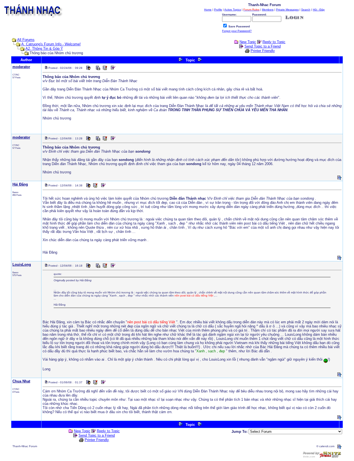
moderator (21, 67)
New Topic (248, 42)
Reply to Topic (273, 42)
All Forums (26, 40)
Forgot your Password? (237, 30)
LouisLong (21, 264)
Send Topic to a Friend (262, 46)
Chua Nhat (21, 381)
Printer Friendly (263, 51)
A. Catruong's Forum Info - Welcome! (51, 44)
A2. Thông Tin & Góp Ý (44, 48)
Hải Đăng (20, 184)
